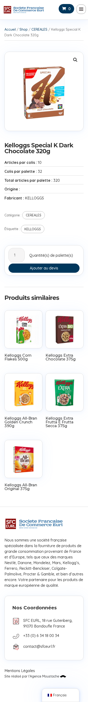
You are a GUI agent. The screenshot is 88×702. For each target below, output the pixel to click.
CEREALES (39, 29)
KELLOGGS (32, 229)
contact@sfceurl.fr (39, 646)
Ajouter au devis (44, 268)
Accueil (10, 29)
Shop (23, 29)
